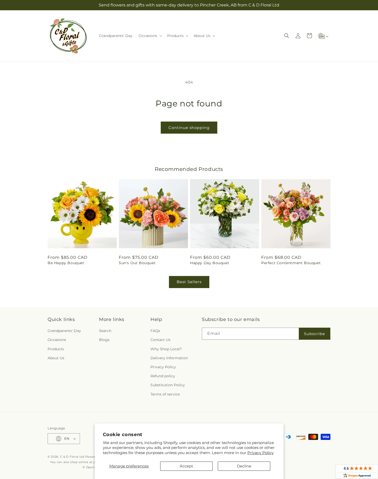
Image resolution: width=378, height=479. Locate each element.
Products (56, 349)
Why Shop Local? (166, 349)
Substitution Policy (167, 385)
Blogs (104, 339)
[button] (150, 35)
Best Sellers (189, 281)
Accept (186, 466)
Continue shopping (189, 127)
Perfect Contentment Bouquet (291, 263)
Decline (244, 466)
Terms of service (165, 394)
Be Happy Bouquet (66, 263)
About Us (56, 358)
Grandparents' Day (64, 330)
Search (105, 330)
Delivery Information (169, 358)
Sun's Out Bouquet (137, 263)
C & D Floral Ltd (72, 456)
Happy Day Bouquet (209, 263)
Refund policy (162, 376)
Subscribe (314, 333)
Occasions (57, 339)
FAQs (155, 330)
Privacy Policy (260, 452)
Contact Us (160, 339)
